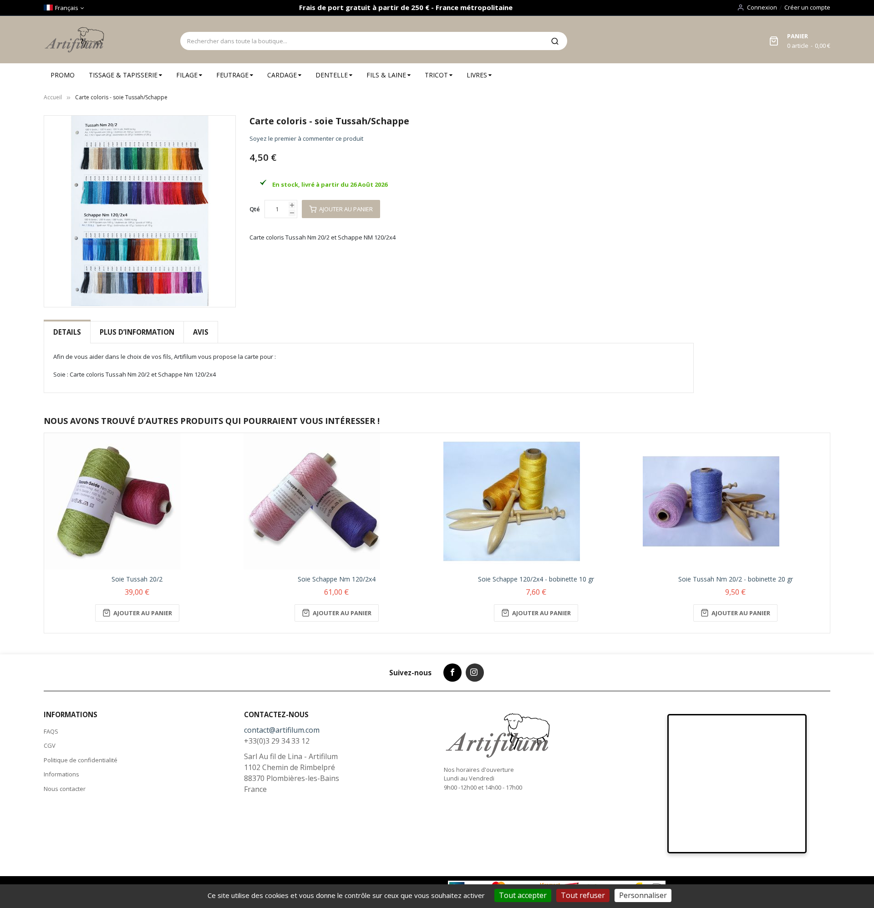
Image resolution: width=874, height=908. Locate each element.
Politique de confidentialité (80, 760)
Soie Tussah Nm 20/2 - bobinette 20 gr (735, 579)
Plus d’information (137, 332)
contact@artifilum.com (282, 730)
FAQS (51, 731)
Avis (200, 332)
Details (67, 332)
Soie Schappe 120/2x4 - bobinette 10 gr (536, 579)
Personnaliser (643, 895)
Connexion (762, 7)
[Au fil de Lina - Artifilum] (76, 39)
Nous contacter (65, 789)
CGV (50, 745)
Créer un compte (807, 7)
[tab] (67, 332)
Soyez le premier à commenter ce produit (306, 138)
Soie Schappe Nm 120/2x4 (337, 579)
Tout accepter (523, 895)
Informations (61, 774)
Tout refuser (583, 895)
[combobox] (361, 41)
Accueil (53, 97)
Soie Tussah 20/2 (137, 579)
